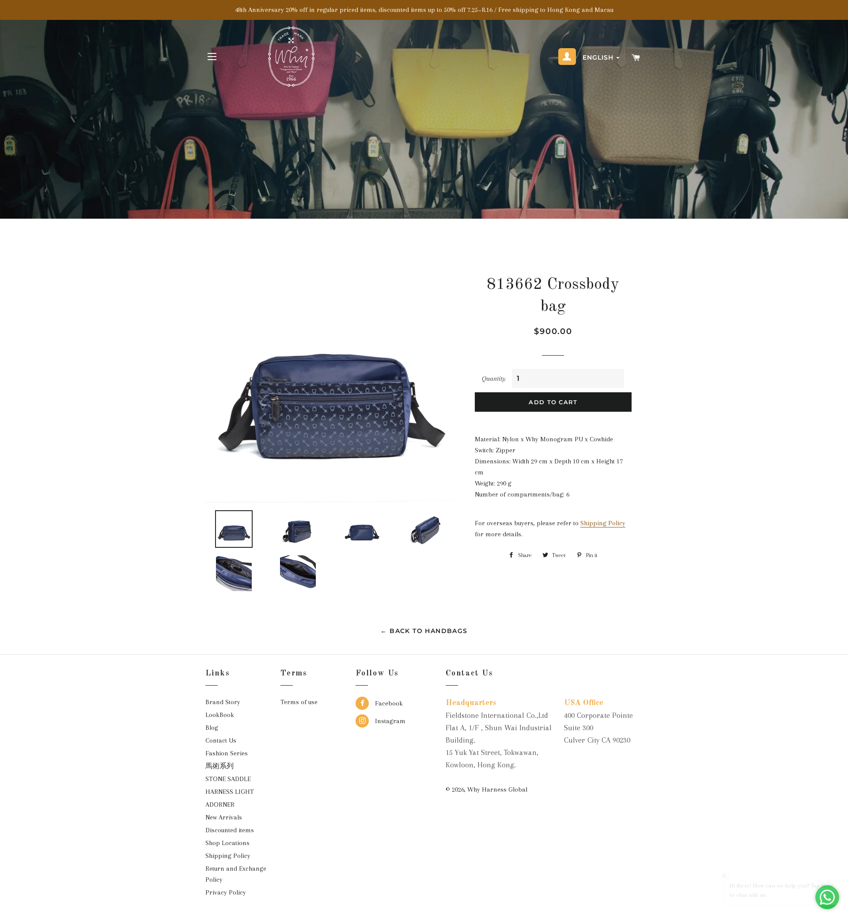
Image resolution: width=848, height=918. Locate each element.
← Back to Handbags (423, 631)
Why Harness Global (497, 789)
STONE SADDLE (228, 779)
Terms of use (299, 702)
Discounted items (229, 830)
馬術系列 (219, 766)
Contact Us (220, 740)
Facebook (388, 703)
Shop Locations (227, 843)
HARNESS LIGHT (229, 792)
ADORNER (220, 804)
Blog (211, 728)
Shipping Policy (602, 523)
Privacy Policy (225, 892)
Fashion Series (226, 753)
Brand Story (222, 702)
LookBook (219, 715)
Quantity (494, 379)
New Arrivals (223, 817)
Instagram (389, 721)
